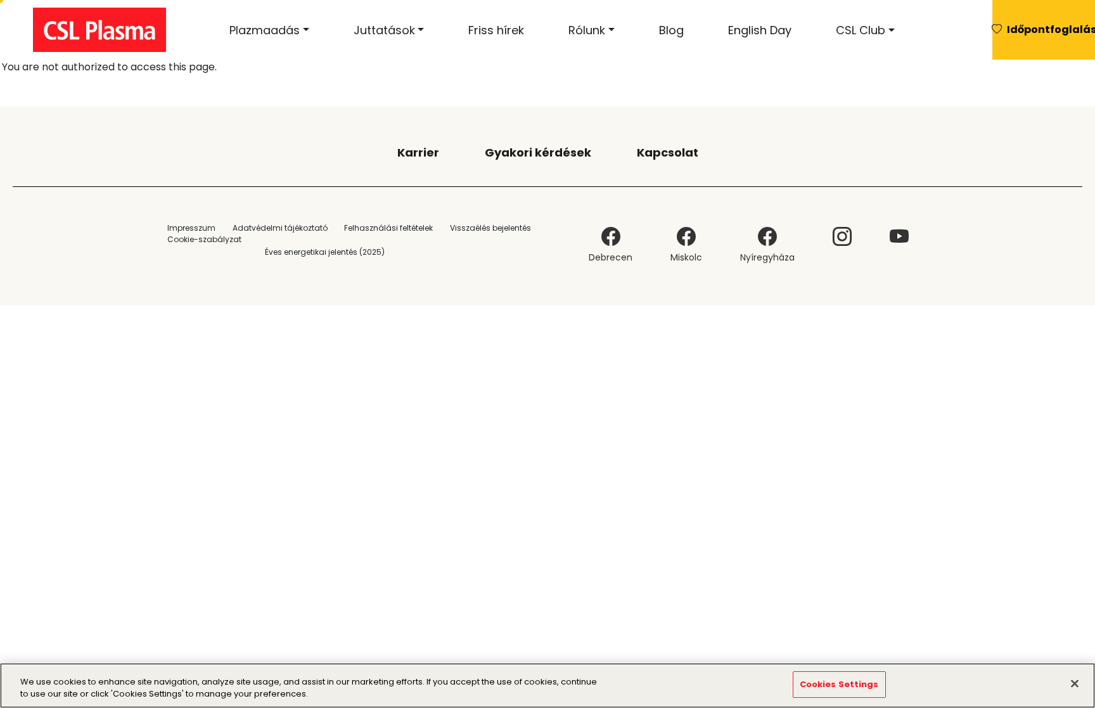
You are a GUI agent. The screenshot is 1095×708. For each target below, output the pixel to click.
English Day (759, 30)
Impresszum (191, 227)
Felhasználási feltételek (388, 227)
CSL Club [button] (860, 30)
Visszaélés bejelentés (490, 227)
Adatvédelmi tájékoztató (280, 227)
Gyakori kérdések (538, 152)
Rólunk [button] (586, 30)
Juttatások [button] (384, 30)
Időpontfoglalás (1051, 29)
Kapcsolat (667, 152)
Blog (671, 30)
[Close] (1075, 683)
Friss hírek (496, 30)
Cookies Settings (839, 684)
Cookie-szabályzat (204, 239)
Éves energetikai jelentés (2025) (325, 252)
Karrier (418, 152)
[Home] (104, 30)
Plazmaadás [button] (264, 30)
